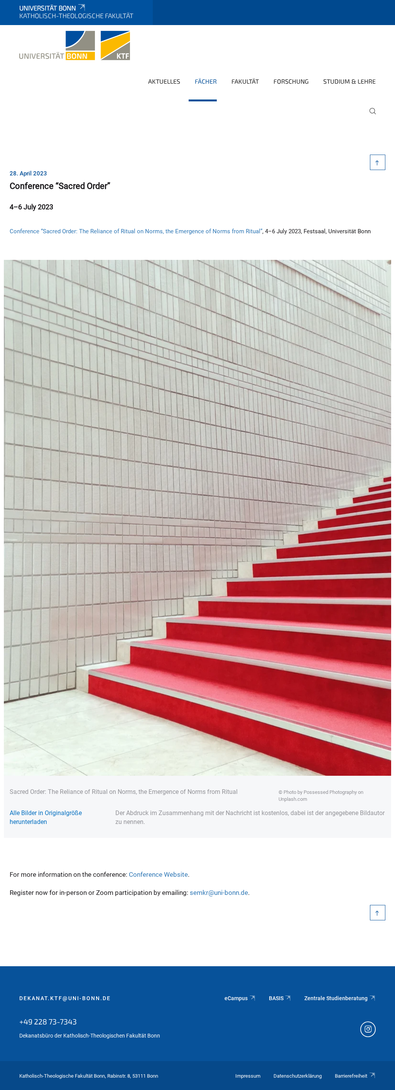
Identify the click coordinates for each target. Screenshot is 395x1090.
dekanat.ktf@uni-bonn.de (65, 998)
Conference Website (158, 874)
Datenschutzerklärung (297, 1076)
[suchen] (369, 116)
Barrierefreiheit (351, 1076)
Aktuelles (164, 81)
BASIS (276, 998)
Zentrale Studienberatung (336, 998)
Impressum (247, 1076)
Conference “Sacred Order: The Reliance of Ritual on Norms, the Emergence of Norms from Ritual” (136, 231)
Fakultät (245, 81)
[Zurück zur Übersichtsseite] (378, 162)
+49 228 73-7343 (48, 1021)
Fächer (206, 81)
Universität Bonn (47, 8)
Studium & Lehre (349, 81)
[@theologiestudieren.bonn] (368, 1030)
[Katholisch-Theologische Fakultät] (74, 45)
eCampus (236, 998)
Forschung (291, 81)
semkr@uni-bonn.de (219, 892)
